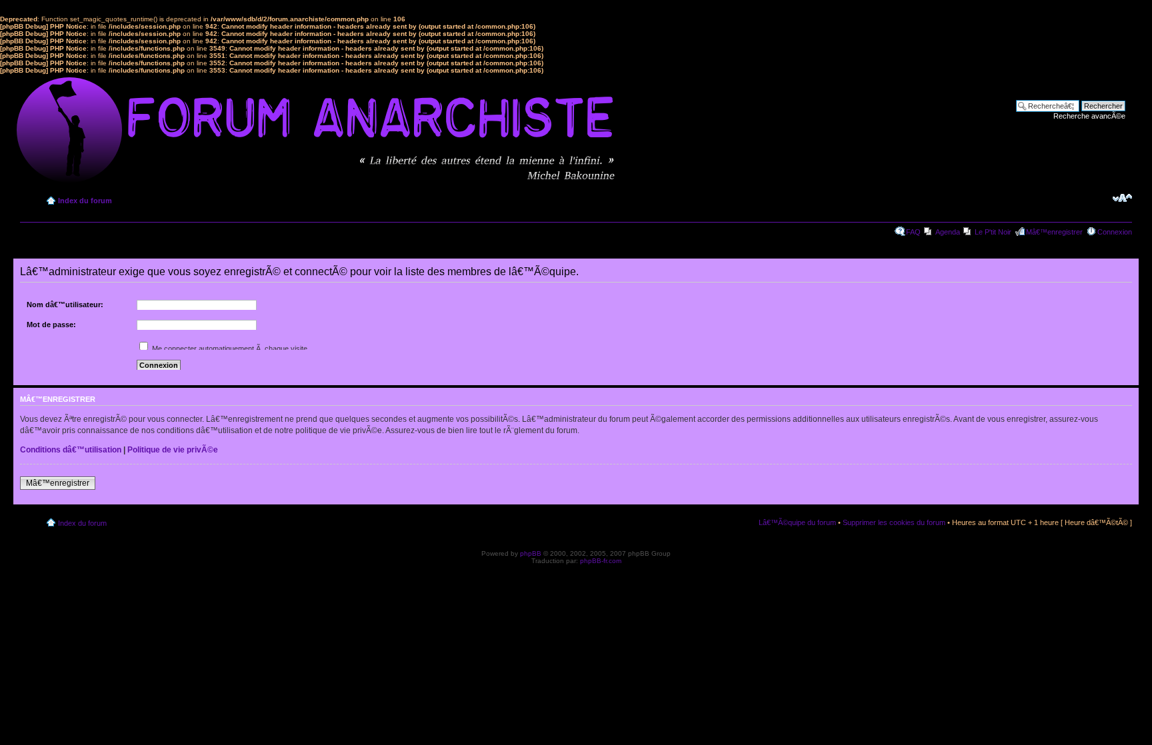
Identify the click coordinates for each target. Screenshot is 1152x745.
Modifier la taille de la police (1122, 198)
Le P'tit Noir (993, 232)
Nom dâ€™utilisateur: (65, 305)
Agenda (947, 232)
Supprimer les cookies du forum (894, 522)
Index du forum (85, 201)
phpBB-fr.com (600, 560)
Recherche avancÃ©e (1089, 116)
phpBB (530, 553)
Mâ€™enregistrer (1054, 232)
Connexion (1114, 232)
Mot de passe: (51, 325)
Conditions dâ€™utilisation (70, 449)
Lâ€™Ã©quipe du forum (797, 522)
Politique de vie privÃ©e (172, 449)
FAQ (913, 232)
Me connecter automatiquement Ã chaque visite (228, 349)
